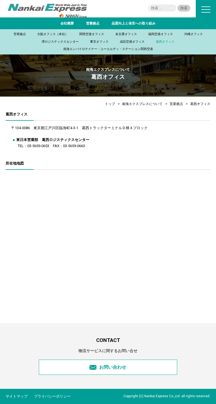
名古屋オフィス (126, 34)
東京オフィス (99, 42)
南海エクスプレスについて (142, 104)
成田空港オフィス (132, 42)
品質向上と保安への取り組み (134, 23)
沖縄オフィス (193, 34)
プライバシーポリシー (52, 396)
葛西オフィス (165, 42)
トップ (110, 104)
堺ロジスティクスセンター (60, 42)
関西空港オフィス (91, 34)
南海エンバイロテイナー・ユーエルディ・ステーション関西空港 (108, 49)
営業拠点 (93, 23)
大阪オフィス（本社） (52, 34)
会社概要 (67, 23)
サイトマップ (17, 396)
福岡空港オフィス (160, 34)
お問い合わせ (112, 367)
